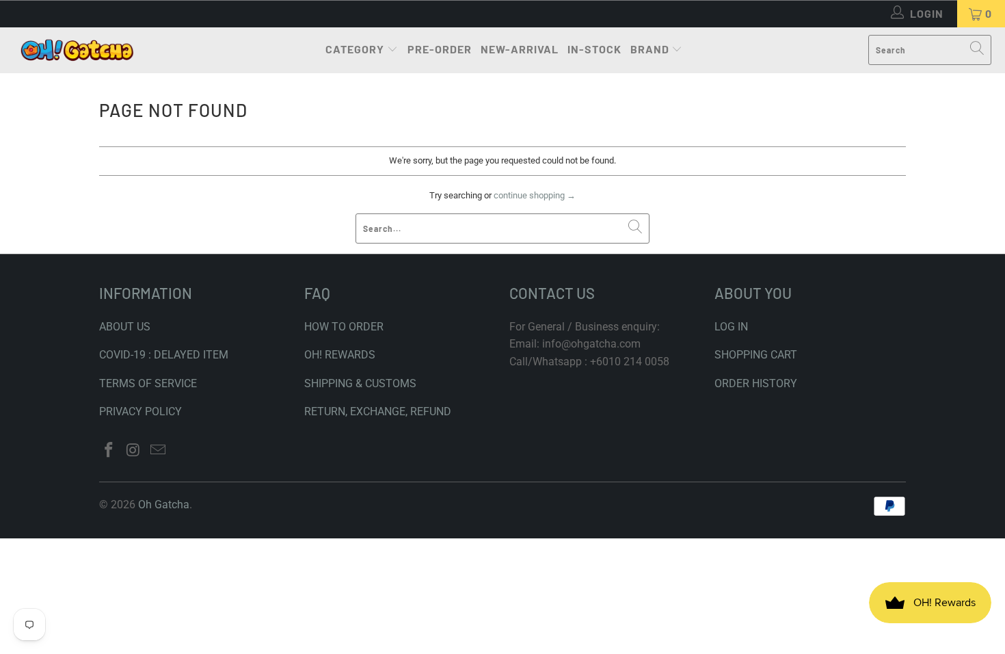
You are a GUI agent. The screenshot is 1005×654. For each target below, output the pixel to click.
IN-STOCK (594, 48)
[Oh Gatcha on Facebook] (109, 451)
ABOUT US (124, 326)
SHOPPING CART (755, 354)
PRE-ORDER (439, 48)
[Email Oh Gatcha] (158, 451)
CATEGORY (354, 48)
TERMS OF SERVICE (148, 383)
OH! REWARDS (339, 354)
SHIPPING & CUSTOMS (360, 383)
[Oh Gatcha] (77, 50)
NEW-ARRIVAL (520, 48)
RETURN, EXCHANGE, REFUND (377, 411)
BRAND (649, 48)
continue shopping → (535, 195)
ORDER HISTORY (755, 383)
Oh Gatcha (163, 504)
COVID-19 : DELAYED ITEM (163, 354)
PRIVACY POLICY (140, 411)
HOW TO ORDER (344, 326)
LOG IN (731, 326)
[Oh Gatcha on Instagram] (134, 451)
